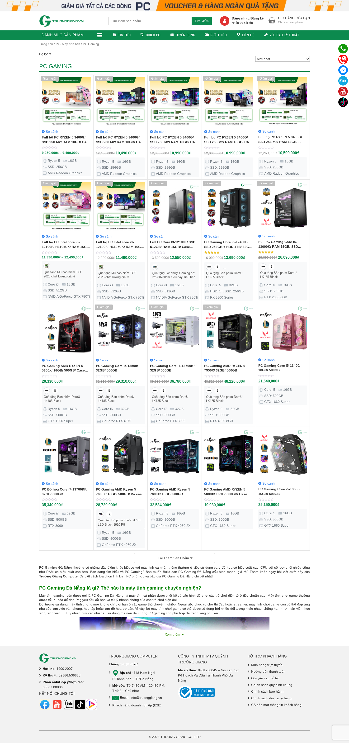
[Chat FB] (343, 70)
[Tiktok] (343, 102)
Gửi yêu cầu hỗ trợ (265, 678)
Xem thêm (172, 634)
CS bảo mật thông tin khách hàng (276, 705)
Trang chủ (46, 44)
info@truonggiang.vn (146, 698)
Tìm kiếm (202, 21)
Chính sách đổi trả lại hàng (271, 698)
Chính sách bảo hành (267, 691)
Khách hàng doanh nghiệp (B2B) (136, 705)
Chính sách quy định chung (271, 685)
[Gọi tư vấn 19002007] (343, 48)
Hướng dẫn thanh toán (268, 671)
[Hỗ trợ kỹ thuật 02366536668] (343, 59)
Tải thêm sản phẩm (173, 558)
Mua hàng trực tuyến (267, 665)
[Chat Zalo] (343, 81)
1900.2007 (65, 669)
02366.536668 (69, 675)
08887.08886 (53, 687)
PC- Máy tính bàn (68, 44)
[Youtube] (343, 91)
